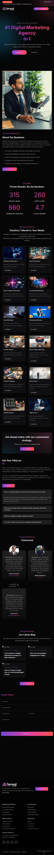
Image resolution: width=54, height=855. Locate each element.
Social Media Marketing (36, 290)
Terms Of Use (31, 826)
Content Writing (8, 349)
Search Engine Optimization (12, 290)
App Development (34, 261)
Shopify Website (9, 412)
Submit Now (27, 733)
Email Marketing (8, 320)
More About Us (9, 169)
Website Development (10, 261)
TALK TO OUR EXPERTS (41, 8)
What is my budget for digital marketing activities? (18, 516)
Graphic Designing (9, 381)
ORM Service (33, 412)
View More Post (26, 683)
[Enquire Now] (48, 4)
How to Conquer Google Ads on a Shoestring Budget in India (14, 672)
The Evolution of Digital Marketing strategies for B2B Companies (12, 655)
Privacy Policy (31, 823)
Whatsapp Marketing (35, 320)
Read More (8, 270)
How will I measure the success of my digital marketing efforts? (22, 522)
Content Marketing (32, 812)
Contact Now (41, 789)
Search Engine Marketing (36, 349)
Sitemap (29, 821)
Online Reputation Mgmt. (33, 814)
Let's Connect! (26, 449)
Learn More (7, 485)
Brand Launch (33, 381)
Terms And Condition (15, 852)
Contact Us (34, 52)
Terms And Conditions (33, 828)
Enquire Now (18, 52)
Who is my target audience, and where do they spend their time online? (25, 492)
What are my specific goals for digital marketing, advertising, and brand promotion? (25, 509)
